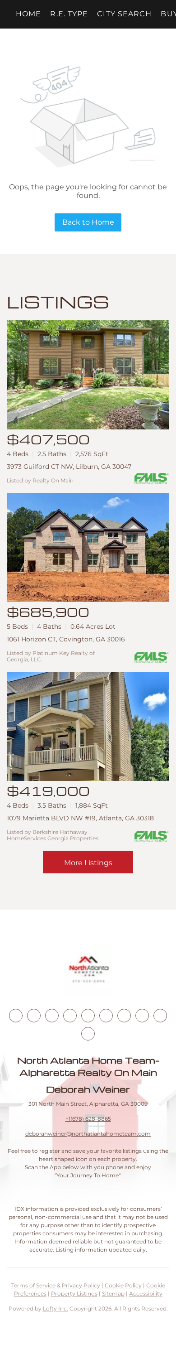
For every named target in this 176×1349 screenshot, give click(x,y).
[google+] (88, 1034)
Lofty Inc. (55, 1308)
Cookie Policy (123, 1285)
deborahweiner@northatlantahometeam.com (88, 1133)
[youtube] (106, 1015)
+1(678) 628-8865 (88, 1118)
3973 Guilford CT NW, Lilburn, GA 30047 (69, 467)
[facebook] (16, 1015)
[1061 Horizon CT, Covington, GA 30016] (88, 547)
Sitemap (113, 1293)
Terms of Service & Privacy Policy (55, 1285)
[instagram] (88, 1015)
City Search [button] (124, 14)
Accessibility (145, 1293)
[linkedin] (34, 1015)
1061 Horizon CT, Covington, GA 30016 (66, 639)
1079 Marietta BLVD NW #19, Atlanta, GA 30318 (80, 818)
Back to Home (88, 222)
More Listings (88, 862)
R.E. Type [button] (69, 14)
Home (28, 14)
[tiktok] (124, 1015)
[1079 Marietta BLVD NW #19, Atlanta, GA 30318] (88, 726)
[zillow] (70, 1015)
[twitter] (52, 1015)
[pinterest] (160, 1015)
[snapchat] (142, 1015)
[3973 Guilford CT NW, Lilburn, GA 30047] (88, 374)
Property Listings (74, 1293)
